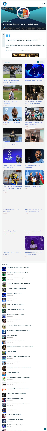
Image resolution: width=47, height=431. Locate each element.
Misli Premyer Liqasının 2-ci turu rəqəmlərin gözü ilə (18, 388)
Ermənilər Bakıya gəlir (12, 298)
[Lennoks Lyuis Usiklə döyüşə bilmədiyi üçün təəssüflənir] (4, 368)
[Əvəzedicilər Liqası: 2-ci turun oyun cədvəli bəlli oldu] (4, 379)
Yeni (38, 62)
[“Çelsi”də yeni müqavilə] (4, 410)
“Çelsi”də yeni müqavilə (12, 409)
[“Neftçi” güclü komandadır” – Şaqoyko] (4, 311)
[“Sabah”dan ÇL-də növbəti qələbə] (34, 71)
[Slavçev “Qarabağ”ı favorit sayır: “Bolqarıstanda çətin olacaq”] (34, 92)
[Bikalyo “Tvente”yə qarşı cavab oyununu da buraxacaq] (12, 135)
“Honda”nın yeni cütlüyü (12, 335)
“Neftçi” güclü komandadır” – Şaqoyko (15, 309)
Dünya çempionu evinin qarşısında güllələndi (16, 393)
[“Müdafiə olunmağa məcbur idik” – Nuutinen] (4, 290)
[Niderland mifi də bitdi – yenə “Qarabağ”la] (12, 201)
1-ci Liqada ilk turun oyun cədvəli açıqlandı (16, 382)
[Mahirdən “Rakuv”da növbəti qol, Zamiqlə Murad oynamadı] (34, 201)
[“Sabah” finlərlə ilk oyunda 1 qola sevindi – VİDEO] (4, 274)
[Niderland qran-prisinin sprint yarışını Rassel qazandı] (4, 405)
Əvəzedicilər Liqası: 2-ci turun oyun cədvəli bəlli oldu (18, 377)
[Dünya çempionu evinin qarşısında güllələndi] (4, 395)
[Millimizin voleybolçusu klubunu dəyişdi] (4, 316)
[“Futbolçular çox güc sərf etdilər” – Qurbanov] (34, 222)
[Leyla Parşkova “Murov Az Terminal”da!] (4, 421)
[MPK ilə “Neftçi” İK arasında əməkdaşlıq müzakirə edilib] (4, 326)
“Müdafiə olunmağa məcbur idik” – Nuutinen (16, 288)
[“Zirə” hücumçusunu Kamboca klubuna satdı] (34, 156)
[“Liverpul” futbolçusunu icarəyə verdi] (4, 400)
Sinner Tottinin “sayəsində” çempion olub (16, 340)
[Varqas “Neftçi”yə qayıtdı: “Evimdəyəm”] (12, 92)
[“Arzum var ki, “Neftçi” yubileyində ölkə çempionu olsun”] (34, 114)
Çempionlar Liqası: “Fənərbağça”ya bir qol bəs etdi (18, 267)
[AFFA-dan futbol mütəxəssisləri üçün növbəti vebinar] (4, 332)
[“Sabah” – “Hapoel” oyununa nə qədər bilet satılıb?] (12, 156)
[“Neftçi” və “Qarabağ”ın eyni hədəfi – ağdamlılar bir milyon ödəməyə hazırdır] (12, 177)
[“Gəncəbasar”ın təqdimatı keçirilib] (34, 135)
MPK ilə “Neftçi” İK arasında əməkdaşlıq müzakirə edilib (19, 325)
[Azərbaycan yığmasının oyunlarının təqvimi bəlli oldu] (4, 358)
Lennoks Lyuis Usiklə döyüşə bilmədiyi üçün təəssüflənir (19, 367)
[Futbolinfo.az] (4, 3)
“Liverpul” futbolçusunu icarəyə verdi (15, 398)
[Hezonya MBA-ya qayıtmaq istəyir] (4, 321)
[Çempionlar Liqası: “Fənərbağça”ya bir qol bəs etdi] (4, 269)
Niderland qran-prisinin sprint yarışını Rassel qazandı (18, 403)
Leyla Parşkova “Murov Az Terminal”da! (15, 419)
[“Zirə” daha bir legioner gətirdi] (12, 114)
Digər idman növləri (7, 21)
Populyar (41, 62)
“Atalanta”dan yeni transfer (13, 372)
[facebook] (3, 34)
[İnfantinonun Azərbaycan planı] (34, 177)
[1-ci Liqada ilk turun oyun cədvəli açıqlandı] (4, 384)
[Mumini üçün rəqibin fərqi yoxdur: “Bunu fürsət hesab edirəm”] (34, 243)
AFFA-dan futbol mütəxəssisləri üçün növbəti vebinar (18, 330)
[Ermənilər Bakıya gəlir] (4, 300)
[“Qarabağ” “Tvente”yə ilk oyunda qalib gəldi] (12, 243)
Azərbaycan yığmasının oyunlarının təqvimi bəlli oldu (18, 356)
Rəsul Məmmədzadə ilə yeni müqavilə (15, 424)
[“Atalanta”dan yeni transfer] (4, 374)
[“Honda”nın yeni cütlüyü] (4, 337)
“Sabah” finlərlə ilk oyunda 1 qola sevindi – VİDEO (17, 272)
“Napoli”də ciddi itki (11, 351)
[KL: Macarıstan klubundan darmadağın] (4, 279)
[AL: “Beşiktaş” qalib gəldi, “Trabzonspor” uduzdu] (12, 222)
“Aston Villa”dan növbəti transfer (14, 414)
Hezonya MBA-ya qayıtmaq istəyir (14, 319)
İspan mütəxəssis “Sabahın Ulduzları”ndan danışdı (17, 430)
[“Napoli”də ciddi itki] (4, 353)
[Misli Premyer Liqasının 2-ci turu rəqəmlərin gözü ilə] (4, 389)
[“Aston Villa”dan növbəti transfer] (4, 416)
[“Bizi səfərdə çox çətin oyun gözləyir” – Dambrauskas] (12, 71)
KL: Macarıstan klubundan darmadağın (15, 278)
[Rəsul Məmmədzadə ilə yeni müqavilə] (4, 426)
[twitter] (3, 36)
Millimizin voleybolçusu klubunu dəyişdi (15, 314)
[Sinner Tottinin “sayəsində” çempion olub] (4, 342)
